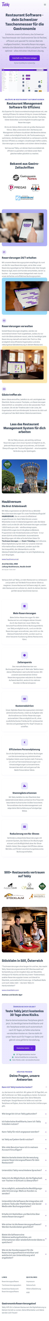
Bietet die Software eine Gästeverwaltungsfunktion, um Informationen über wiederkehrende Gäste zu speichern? (23, 1238)
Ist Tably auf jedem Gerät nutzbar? (18, 1139)
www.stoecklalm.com (10, 990)
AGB (28, 1292)
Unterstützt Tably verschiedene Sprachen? (22, 1170)
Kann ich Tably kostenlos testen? (17, 1087)
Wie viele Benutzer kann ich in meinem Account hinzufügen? (20, 1148)
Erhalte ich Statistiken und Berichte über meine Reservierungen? (21, 1215)
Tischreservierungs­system (11, 1285)
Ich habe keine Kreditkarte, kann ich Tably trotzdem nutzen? (21, 1122)
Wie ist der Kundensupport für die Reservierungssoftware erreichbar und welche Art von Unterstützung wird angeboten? (20, 1254)
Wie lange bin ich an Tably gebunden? (19, 1114)
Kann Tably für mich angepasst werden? (20, 1132)
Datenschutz (31, 1285)
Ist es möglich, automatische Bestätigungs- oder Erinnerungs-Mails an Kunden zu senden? (22, 1191)
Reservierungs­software (10, 1281)
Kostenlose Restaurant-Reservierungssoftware (10, 1290)
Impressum (30, 1281)
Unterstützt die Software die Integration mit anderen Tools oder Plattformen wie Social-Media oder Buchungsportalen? (22, 1204)
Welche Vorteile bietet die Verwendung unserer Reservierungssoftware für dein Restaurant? (20, 1160)
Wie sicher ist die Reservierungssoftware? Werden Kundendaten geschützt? (21, 1225)
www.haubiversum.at (10, 559)
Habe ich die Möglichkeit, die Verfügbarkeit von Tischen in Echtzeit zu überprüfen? (22, 1179)
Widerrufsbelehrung (33, 1289)
